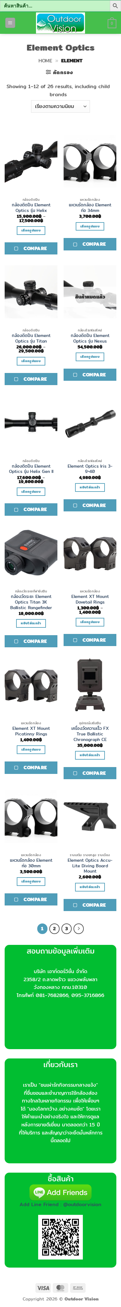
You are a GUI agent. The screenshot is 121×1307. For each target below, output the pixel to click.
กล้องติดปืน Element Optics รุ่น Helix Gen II (31, 469)
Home (45, 61)
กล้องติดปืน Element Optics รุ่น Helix (31, 207)
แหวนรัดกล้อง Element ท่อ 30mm (31, 863)
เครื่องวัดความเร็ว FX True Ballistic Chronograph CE (90, 734)
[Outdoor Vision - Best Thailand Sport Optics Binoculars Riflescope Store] (60, 23)
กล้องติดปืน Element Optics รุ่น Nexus (90, 338)
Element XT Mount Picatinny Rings (31, 731)
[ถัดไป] (79, 928)
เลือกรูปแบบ (31, 230)
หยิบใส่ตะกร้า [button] (90, 487)
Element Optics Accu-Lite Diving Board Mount (90, 866)
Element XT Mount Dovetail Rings (90, 599)
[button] (10, 23)
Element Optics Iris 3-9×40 (90, 469)
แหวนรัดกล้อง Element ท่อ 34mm (90, 207)
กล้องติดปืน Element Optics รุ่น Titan (31, 338)
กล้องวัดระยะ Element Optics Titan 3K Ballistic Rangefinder (31, 602)
